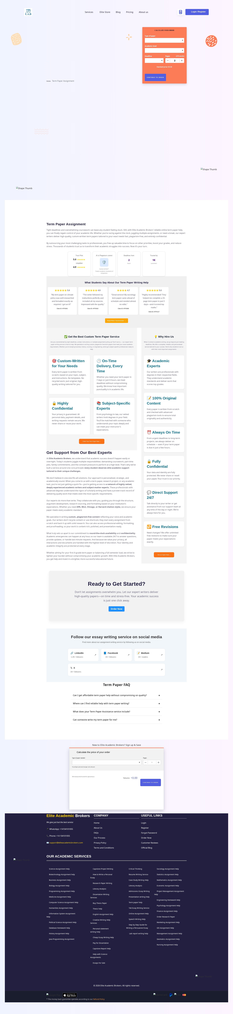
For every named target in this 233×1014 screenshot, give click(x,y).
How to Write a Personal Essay (101, 876)
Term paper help (135, 902)
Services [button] (89, 12)
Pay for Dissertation (101, 943)
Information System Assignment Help (60, 915)
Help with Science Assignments (98, 955)
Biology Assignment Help (59, 885)
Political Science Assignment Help (62, 922)
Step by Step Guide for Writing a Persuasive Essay (137, 926)
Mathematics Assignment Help (169, 880)
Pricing (129, 12)
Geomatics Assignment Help (168, 939)
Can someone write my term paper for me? (95, 719)
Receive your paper (164, 170)
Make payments (116, 170)
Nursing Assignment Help (167, 945)
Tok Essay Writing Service (139, 908)
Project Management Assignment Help (169, 893)
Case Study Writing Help (139, 880)
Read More (67, 72)
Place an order (69, 170)
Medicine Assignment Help (60, 897)
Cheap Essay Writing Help (103, 937)
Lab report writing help (138, 933)
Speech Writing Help (137, 919)
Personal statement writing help (99, 930)
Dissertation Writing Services (99, 896)
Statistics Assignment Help (168, 874)
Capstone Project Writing (103, 869)
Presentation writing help (139, 897)
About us (143, 12)
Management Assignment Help (169, 933)
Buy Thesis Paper (100, 903)
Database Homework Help (59, 928)
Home (48, 81)
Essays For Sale (99, 963)
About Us (98, 827)
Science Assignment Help (59, 869)
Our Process (99, 837)
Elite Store (105, 12)
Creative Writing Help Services (100, 921)
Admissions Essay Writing (139, 891)
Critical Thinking (135, 869)
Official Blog (146, 847)
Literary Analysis (99, 889)
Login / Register (198, 12)
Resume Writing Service (138, 874)
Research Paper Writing (102, 883)
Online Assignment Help (139, 913)
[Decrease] (167, 60)
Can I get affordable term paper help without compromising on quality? (110, 695)
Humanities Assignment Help (61, 908)
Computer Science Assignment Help (63, 902)
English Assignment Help (103, 914)
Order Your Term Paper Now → (92, 441)
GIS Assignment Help (165, 928)
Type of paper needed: (78, 758)
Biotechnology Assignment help (62, 874)
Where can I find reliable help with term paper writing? (101, 703)
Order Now (116, 609)
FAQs (96, 832)
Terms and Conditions (104, 847)
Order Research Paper (166, 917)
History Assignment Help (59, 933)
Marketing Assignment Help (168, 922)
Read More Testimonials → (116, 321)
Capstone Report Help (102, 948)
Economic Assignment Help (168, 885)
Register (145, 827)
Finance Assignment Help (167, 911)
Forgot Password (149, 832)
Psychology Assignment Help (168, 905)
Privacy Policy (100, 842)
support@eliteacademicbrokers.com (66, 842)
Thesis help (97, 909)
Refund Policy (99, 999)
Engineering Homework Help (168, 900)
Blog (118, 12)
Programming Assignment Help (62, 891)
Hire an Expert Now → (164, 555)
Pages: (145, 758)
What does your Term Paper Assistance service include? (101, 711)
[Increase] (181, 60)
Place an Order (68, 190)
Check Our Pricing (57, 89)
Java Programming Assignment (61, 939)
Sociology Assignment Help (168, 869)
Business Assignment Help (60, 880)
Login (143, 823)
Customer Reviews (149, 842)
